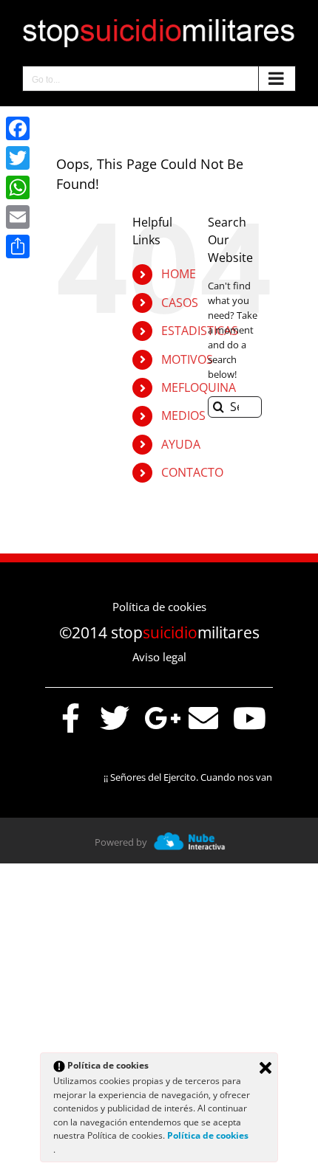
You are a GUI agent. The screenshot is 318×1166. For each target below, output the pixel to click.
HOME (178, 274)
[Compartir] (18, 246)
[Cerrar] (265, 1068)
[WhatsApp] (18, 187)
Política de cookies (159, 606)
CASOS (179, 302)
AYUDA (180, 444)
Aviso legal (159, 656)
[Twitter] (18, 158)
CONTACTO (192, 472)
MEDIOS (183, 415)
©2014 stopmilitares (159, 632)
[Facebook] (18, 128)
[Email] (18, 217)
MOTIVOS (187, 359)
